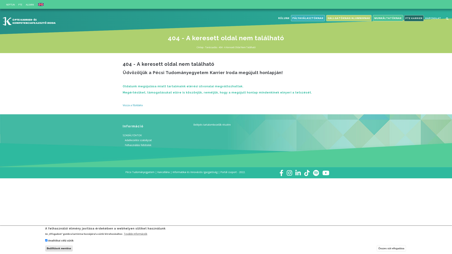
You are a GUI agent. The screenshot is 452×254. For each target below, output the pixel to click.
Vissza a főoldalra (133, 105)
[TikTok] (307, 173)
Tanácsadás (211, 47)
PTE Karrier (414, 18)
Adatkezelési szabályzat (138, 140)
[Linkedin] (298, 173)
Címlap (200, 47)
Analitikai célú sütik (61, 240)
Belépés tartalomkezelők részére (212, 124)
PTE (20, 4)
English (40, 4)
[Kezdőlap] (29, 20)
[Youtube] (325, 173)
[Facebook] (281, 173)
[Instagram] (289, 173)
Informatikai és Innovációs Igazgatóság (195, 172)
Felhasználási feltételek (138, 145)
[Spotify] (316, 173)
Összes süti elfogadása (391, 248)
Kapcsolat (433, 18)
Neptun (10, 4)
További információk (135, 233)
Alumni (30, 4)
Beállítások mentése (59, 248)
